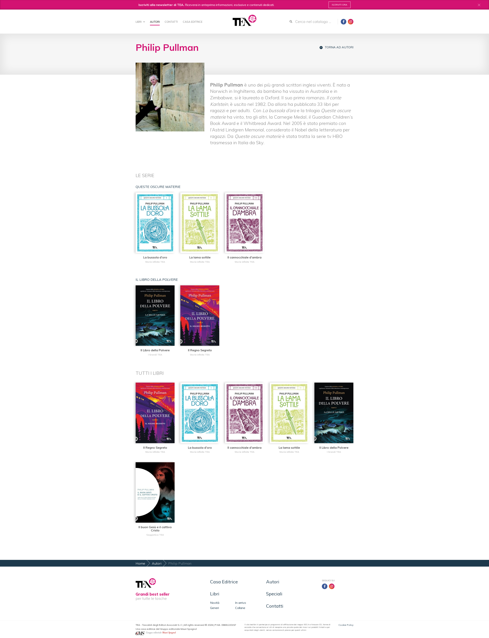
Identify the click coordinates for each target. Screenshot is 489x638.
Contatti (171, 21)
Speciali (274, 594)
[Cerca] (291, 21)
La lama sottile (199, 257)
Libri (139, 21)
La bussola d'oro (155, 257)
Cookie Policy (345, 624)
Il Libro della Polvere (155, 350)
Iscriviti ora (339, 4)
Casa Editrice (192, 21)
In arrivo (240, 603)
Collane (240, 608)
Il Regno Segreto (200, 350)
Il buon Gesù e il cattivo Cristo (155, 528)
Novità (214, 603)
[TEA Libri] (245, 20)
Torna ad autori (339, 47)
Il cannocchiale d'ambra (244, 257)
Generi (214, 608)
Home (140, 563)
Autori (155, 21)
